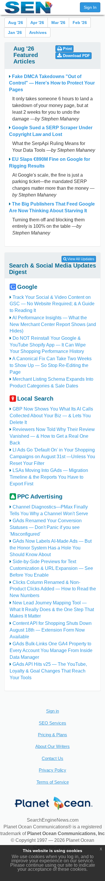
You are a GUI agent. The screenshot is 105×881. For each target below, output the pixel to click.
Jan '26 (15, 32)
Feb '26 (80, 22)
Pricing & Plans (52, 734)
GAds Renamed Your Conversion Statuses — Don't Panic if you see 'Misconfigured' (46, 527)
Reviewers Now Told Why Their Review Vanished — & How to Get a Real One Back (52, 436)
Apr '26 (37, 22)
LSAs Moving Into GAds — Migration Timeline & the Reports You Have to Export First (49, 477)
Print (67, 48)
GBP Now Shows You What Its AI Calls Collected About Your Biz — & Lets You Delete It (51, 415)
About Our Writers (52, 746)
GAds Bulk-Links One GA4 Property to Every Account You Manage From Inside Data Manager (51, 650)
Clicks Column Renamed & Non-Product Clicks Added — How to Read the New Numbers (53, 589)
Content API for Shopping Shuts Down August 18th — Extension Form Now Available (51, 630)
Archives (38, 32)
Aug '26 (15, 22)
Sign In (90, 7)
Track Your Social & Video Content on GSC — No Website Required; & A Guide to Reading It (52, 304)
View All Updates (80, 259)
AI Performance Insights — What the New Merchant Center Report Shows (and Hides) (53, 324)
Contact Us (52, 758)
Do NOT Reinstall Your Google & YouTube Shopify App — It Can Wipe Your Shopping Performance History (48, 345)
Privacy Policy (52, 770)
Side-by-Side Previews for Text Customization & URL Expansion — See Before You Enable (51, 568)
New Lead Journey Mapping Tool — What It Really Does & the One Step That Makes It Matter (52, 609)
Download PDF (76, 56)
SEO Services (52, 722)
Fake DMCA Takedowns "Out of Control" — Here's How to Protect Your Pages (52, 83)
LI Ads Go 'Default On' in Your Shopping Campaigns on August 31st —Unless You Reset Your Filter (52, 456)
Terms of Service (52, 782)
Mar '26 (58, 22)
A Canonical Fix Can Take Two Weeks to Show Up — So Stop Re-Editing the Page (51, 365)
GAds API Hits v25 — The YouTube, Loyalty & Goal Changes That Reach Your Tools (48, 671)
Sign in (52, 710)
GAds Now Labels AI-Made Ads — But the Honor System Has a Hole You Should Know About (51, 548)
